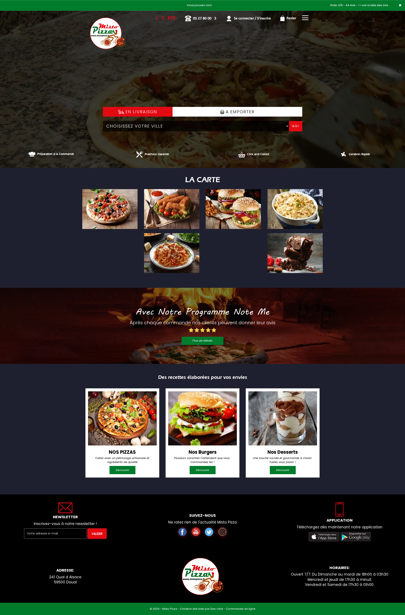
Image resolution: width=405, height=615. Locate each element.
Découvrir (122, 470)
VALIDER (97, 534)
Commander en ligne (240, 609)
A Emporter (239, 112)
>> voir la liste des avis (373, 5)
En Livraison (140, 112)
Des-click (216, 609)
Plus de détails (202, 341)
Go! (295, 126)
